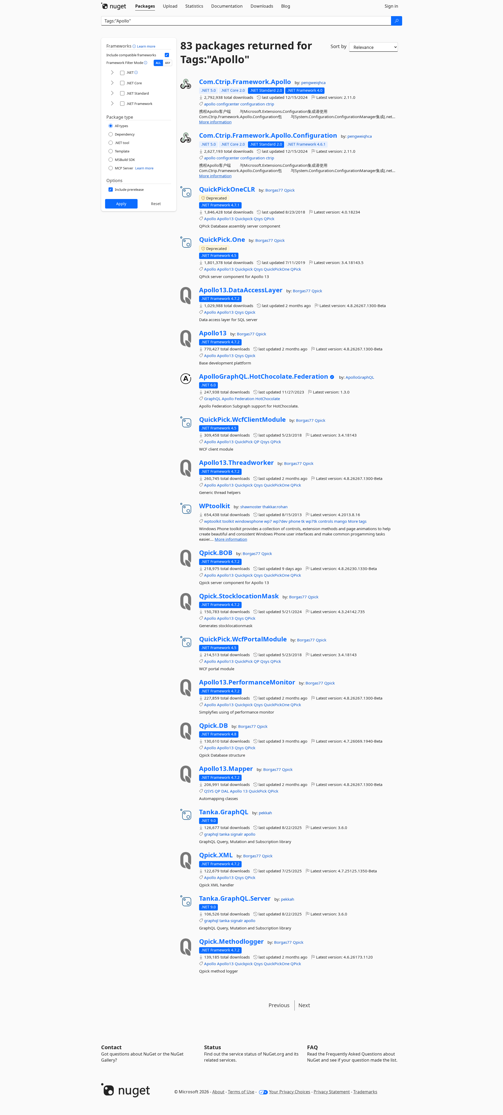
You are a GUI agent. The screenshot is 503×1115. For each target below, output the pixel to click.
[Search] (396, 21)
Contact (111, 1047)
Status (212, 1047)
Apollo (210, 218)
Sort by (338, 46)
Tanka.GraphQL (223, 812)
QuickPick (244, 441)
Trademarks (365, 1092)
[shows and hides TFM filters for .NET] (112, 73)
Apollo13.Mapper (226, 768)
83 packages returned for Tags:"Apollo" (246, 52)
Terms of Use (241, 1092)
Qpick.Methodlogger (231, 941)
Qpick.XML (216, 855)
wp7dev (280, 521)
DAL (225, 791)
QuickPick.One (222, 239)
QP (256, 441)
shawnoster (251, 506)
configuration (252, 104)
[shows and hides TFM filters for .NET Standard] (112, 93)
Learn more (146, 46)
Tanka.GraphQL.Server (235, 898)
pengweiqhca (313, 82)
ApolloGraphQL (360, 377)
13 (245, 791)
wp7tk (311, 521)
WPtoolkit (214, 506)
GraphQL (212, 398)
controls (325, 521)
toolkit (228, 521)
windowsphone (249, 521)
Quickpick (244, 218)
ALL (158, 63)
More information (215, 121)
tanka (224, 834)
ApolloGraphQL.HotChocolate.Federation (263, 376)
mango (340, 521)
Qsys (258, 218)
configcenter (228, 104)
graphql (211, 834)
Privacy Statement (332, 1092)
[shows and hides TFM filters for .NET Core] (112, 83)
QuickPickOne (276, 269)
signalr (237, 834)
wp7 (268, 521)
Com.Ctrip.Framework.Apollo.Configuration (268, 135)
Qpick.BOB (215, 553)
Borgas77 (274, 190)
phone (294, 521)
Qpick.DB (213, 725)
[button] (135, 46)
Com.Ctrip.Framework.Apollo (245, 82)
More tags (357, 521)
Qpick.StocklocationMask (239, 596)
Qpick (289, 190)
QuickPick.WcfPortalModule (243, 639)
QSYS (209, 791)
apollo (209, 104)
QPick (269, 218)
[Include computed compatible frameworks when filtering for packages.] (167, 55)
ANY (167, 63)
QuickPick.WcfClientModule (242, 419)
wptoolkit (212, 521)
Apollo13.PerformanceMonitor (247, 682)
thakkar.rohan (275, 506)
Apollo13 (225, 218)
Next (304, 1005)
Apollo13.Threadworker (236, 462)
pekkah (265, 812)
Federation (244, 398)
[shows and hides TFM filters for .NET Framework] (112, 104)
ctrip (270, 104)
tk (303, 521)
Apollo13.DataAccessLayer (241, 290)
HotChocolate (267, 398)
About (218, 1092)
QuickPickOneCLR (227, 189)
